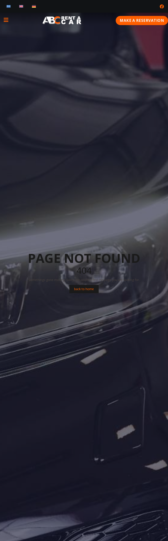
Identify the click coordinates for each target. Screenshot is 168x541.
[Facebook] (162, 6)
